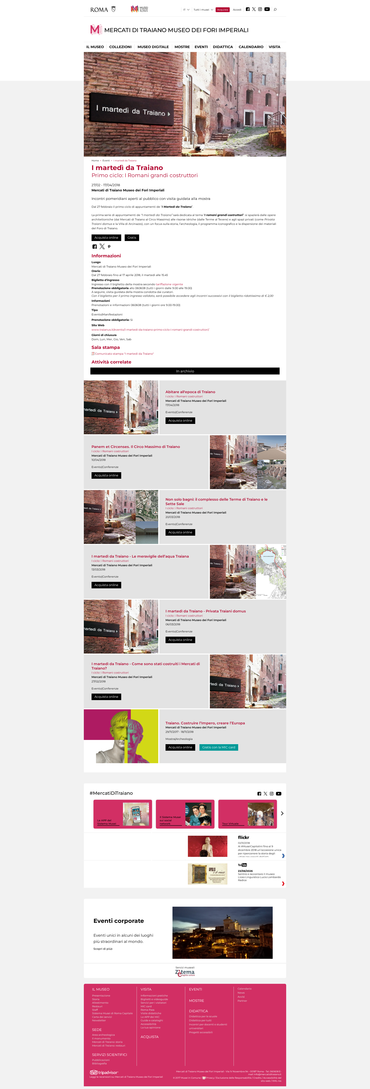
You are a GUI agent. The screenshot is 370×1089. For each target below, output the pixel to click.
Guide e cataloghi (152, 1020)
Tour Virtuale (230, 823)
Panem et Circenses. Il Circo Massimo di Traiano (136, 446)
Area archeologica (103, 1034)
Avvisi (241, 996)
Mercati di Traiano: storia (107, 1041)
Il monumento (101, 1038)
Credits (257, 1077)
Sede (97, 1029)
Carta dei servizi (102, 1016)
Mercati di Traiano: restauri (108, 1045)
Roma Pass (147, 1009)
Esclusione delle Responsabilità (233, 1077)
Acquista (222, 9)
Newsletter (99, 1020)
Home (95, 160)
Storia (95, 999)
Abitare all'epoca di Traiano (190, 392)
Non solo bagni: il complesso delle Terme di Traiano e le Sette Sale (217, 501)
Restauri (97, 1006)
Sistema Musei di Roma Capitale (112, 1013)
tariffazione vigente (169, 284)
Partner (242, 1000)
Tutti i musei (201, 9)
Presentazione (101, 995)
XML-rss (276, 1081)
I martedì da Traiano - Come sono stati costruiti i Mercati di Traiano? (146, 666)
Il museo (95, 47)
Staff (95, 1009)
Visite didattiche (151, 1013)
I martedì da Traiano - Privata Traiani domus (206, 611)
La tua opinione (151, 1027)
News (241, 992)
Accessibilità (148, 1024)
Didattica (223, 47)
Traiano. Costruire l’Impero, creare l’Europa (205, 723)
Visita (274, 47)
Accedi (237, 9)
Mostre (182, 47)
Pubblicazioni (101, 1059)
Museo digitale (153, 47)
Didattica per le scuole (203, 1016)
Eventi (201, 47)
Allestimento (100, 1002)
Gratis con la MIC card (218, 747)
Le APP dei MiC (150, 1016)
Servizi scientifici (109, 1054)
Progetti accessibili (201, 1032)
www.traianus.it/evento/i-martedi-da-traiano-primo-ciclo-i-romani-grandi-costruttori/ (150, 329)
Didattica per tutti (200, 1020)
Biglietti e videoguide (154, 999)
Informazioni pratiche (154, 995)
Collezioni (120, 47)
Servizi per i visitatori (153, 1002)
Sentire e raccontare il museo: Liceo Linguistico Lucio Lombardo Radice (259, 877)
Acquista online (106, 237)
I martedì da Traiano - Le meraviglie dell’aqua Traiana (140, 556)
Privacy (210, 1077)
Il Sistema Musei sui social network (170, 820)
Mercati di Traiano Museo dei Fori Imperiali (176, 30)
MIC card (146, 1006)
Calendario (251, 47)
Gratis (132, 237)
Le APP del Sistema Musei (106, 822)
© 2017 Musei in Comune (187, 1077)
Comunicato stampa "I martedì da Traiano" (124, 353)
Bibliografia (99, 1063)
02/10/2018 (259, 850)
